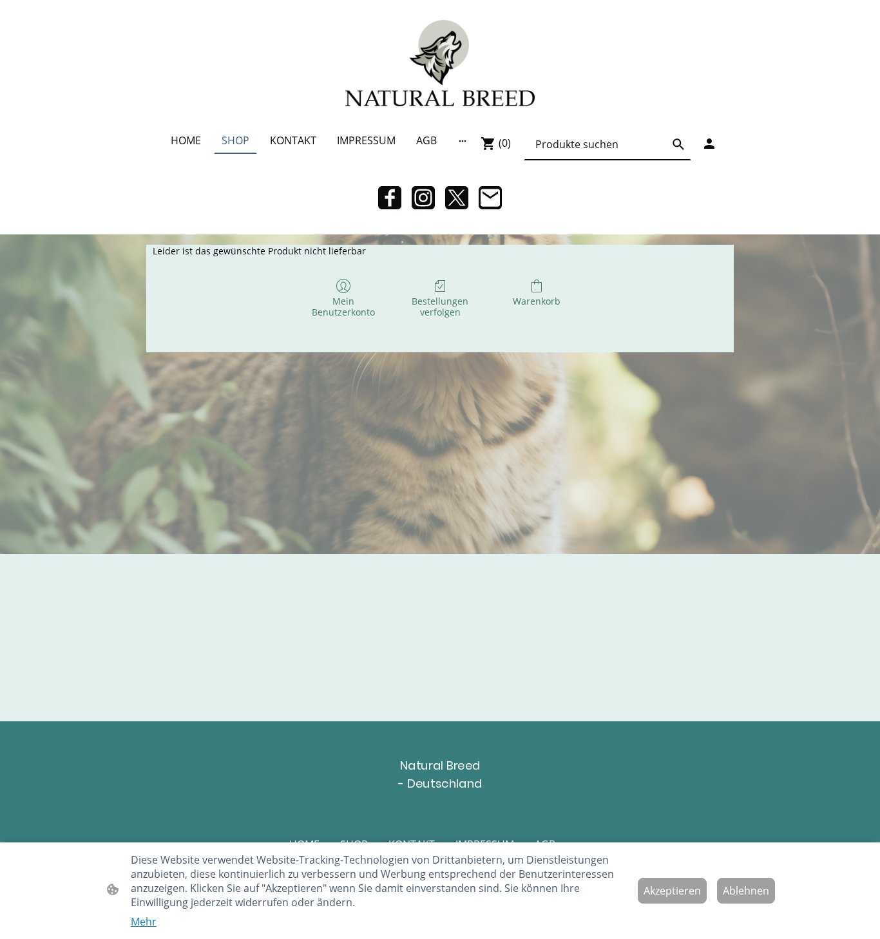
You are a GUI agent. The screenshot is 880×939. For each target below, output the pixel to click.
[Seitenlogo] (439, 63)
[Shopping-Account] (709, 143)
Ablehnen (746, 891)
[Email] (490, 197)
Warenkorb (536, 301)
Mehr (144, 922)
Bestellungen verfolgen (440, 306)
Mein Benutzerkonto (343, 306)
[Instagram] (423, 197)
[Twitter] (456, 197)
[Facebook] (389, 197)
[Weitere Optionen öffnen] (462, 140)
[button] (678, 144)
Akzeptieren (672, 891)
